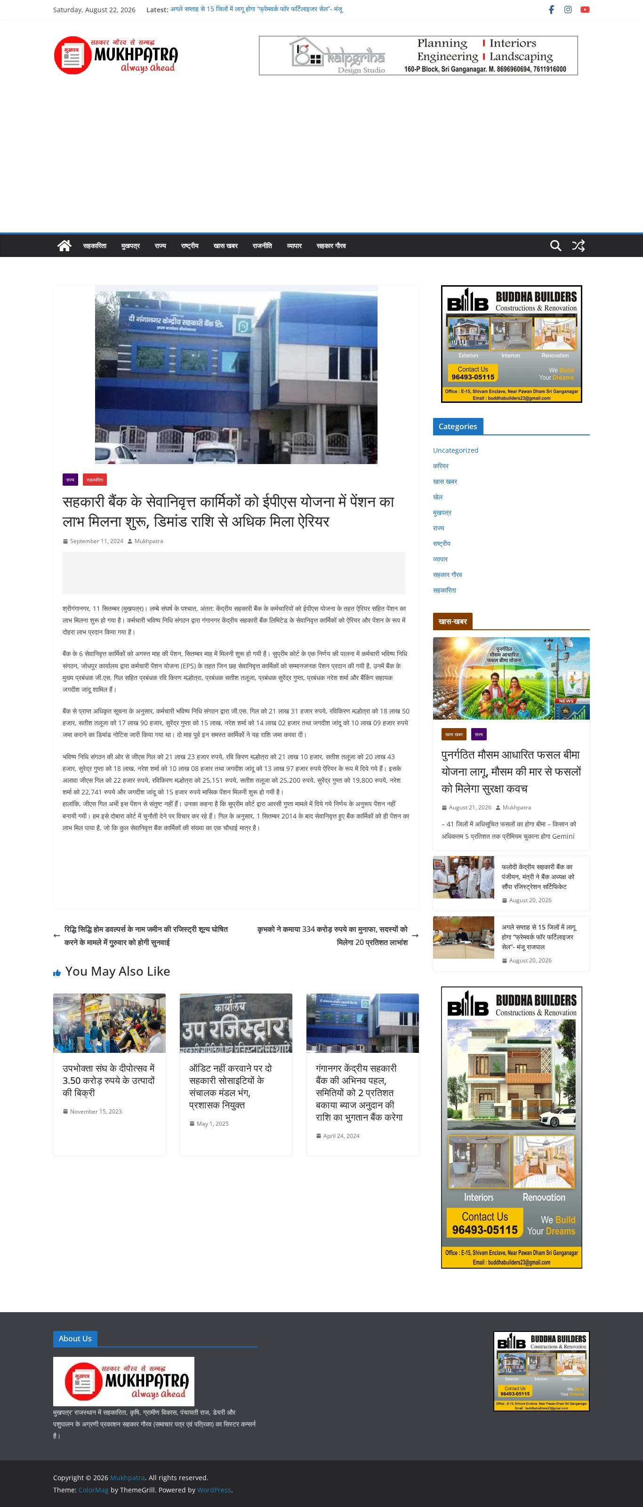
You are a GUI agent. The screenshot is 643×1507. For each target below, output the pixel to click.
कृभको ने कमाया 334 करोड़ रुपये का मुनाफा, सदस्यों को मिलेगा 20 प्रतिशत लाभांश (332, 936)
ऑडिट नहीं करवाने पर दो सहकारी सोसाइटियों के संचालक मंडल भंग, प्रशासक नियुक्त (230, 1086)
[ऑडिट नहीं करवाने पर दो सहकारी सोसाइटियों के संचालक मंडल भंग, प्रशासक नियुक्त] (236, 1000)
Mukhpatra (149, 541)
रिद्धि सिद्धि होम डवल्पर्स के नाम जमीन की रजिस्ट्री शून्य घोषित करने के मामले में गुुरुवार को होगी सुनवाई (146, 936)
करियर (441, 465)
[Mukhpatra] (64, 245)
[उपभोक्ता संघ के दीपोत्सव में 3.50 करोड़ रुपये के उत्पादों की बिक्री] (109, 1000)
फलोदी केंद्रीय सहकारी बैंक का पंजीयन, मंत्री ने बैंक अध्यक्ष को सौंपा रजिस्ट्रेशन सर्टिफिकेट (538, 876)
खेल (437, 496)
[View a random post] (578, 245)
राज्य (160, 245)
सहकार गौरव (331, 245)
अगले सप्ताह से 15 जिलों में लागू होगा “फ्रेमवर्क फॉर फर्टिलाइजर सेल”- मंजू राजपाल (538, 936)
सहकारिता (94, 245)
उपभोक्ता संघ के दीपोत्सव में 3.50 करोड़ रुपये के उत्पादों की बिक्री (109, 1080)
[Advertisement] (321, 162)
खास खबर (226, 245)
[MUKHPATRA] (123, 1362)
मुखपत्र (130, 245)
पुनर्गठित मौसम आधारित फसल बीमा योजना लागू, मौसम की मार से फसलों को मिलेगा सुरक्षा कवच (511, 771)
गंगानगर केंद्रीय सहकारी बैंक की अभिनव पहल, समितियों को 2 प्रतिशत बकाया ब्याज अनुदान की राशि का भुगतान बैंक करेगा (359, 1092)
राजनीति (262, 245)
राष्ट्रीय (190, 245)
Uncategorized (456, 450)
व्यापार (294, 245)
